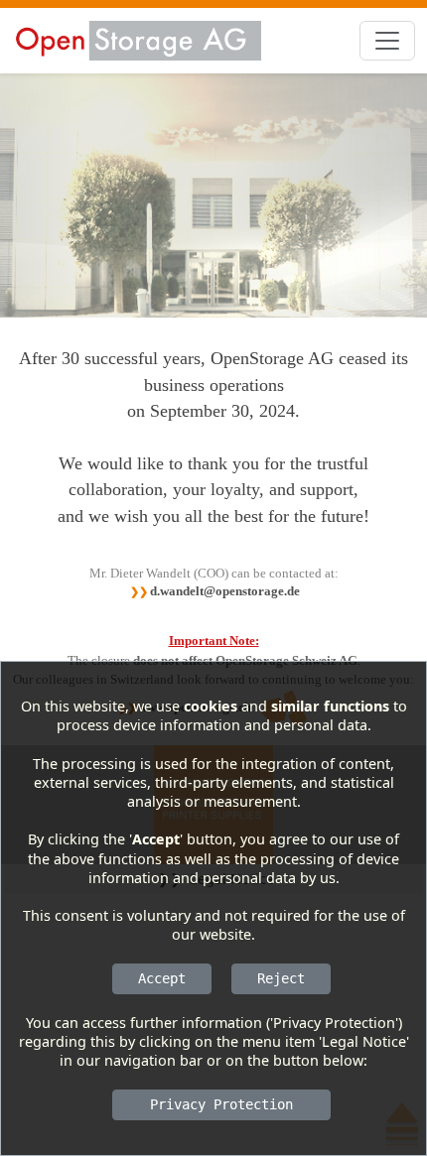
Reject (281, 978)
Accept (162, 978)
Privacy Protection (221, 1104)
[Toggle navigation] (387, 41)
